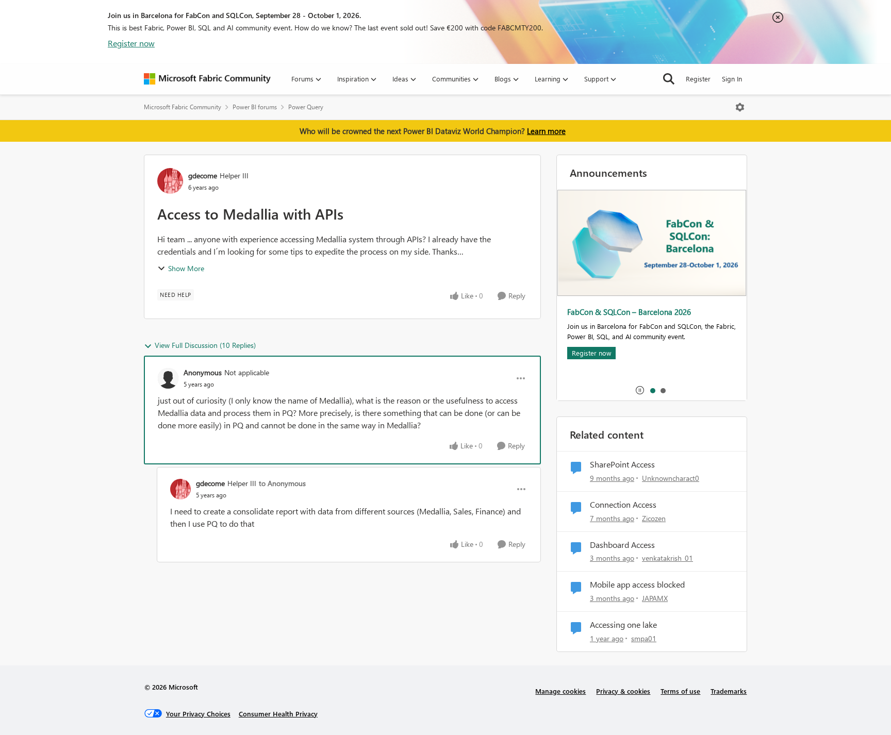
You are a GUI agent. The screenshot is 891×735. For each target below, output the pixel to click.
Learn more (546, 131)
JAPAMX (655, 598)
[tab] (652, 390)
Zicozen (654, 518)
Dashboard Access (622, 545)
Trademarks (729, 691)
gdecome (202, 175)
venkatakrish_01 (667, 558)
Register (698, 78)
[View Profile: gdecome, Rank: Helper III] (170, 181)
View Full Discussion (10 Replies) (205, 345)
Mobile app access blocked (637, 584)
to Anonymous (282, 483)
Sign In (732, 78)
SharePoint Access (622, 464)
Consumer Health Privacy (278, 713)
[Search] (669, 79)
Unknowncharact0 (670, 478)
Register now (131, 43)
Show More (186, 268)
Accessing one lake (623, 625)
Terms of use (680, 691)
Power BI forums (255, 107)
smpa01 (643, 638)
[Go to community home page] (207, 79)
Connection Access (623, 504)
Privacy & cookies (623, 691)
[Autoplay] (640, 390)
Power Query (305, 107)
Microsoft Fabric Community (182, 107)
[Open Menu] (740, 107)
